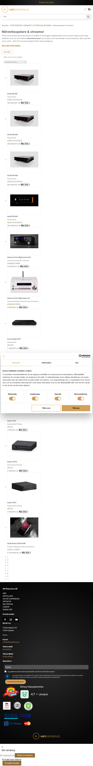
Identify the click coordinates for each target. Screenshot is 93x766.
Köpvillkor (8, 596)
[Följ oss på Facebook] (5, 619)
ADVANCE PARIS (13, 263)
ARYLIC (10, 427)
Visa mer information (11, 45)
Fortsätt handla (12, 763)
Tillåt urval (46, 408)
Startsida (5, 25)
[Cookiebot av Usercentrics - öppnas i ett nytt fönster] (80, 356)
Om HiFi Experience (11, 599)
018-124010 (7, 649)
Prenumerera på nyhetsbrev (15, 681)
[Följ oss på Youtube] (16, 619)
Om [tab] (76, 363)
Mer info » (25, 103)
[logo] (15, 9)
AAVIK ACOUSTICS (14, 100)
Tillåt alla (75, 408)
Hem (4, 593)
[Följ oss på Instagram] (10, 619)
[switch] (35, 398)
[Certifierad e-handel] (28, 706)
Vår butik (7, 601)
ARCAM (10, 345)
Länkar (6, 607)
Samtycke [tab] (16, 363)
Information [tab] (46, 363)
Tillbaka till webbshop (25, 755)
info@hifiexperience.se (11, 642)
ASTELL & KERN (13, 550)
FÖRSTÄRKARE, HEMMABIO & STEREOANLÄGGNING (30, 25)
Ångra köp (7, 610)
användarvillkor (55, 677)
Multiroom (8, 604)
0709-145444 (8, 657)
